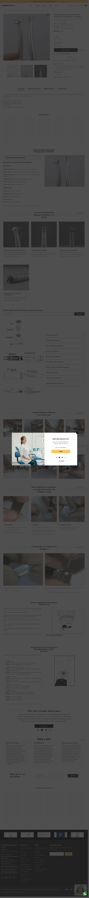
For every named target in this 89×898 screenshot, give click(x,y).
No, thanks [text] (61, 461)
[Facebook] (56, 457)
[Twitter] (65, 457)
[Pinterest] (62, 457)
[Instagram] (59, 457)
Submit (61, 451)
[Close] (77, 433)
